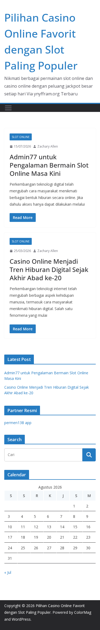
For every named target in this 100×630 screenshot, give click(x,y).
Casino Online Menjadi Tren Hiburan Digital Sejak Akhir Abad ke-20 (49, 269)
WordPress (21, 619)
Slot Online (21, 137)
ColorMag (82, 612)
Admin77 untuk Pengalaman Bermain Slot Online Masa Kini (49, 165)
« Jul (7, 572)
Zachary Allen (47, 146)
